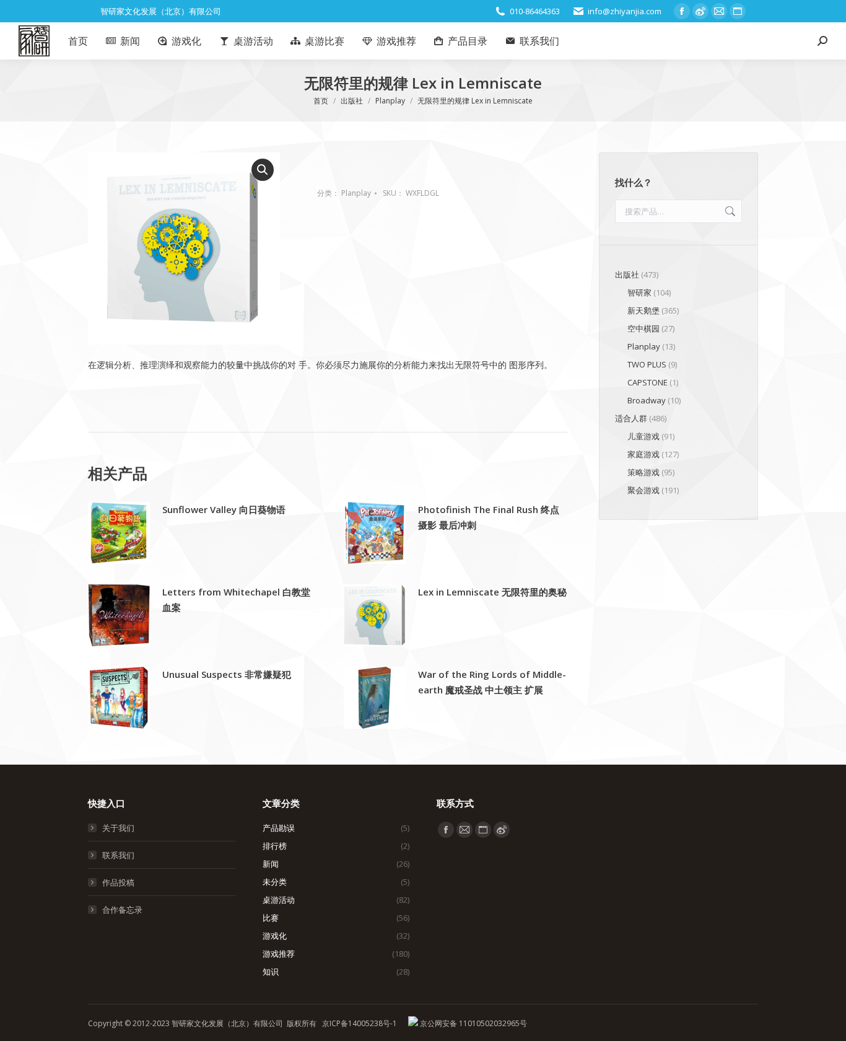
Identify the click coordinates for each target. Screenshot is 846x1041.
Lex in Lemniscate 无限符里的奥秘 (492, 592)
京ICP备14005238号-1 (359, 1023)
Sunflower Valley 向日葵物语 (224, 509)
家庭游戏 (643, 454)
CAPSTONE (647, 382)
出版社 (627, 274)
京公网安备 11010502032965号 (472, 1023)
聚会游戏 (643, 490)
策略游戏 (643, 472)
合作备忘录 (122, 909)
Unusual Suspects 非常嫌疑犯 (226, 674)
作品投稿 (118, 882)
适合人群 (631, 418)
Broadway (646, 400)
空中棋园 (643, 328)
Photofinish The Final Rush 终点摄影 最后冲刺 (488, 517)
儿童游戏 (643, 436)
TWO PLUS (646, 364)
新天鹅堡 (643, 310)
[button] (262, 170)
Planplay (356, 193)
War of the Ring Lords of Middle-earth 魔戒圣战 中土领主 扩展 (492, 682)
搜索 (729, 211)
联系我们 (118, 855)
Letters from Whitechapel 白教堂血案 (236, 599)
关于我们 (118, 827)
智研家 (639, 292)
